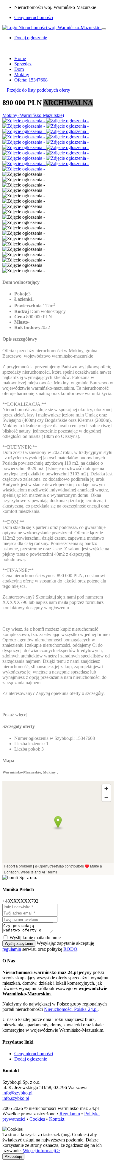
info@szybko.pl (17, 1092)
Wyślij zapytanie (19, 943)
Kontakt (56, 1119)
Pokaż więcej (14, 714)
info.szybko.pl (15, 1098)
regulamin (11, 949)
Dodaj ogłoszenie (30, 1058)
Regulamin (69, 1113)
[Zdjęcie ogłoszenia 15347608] (24, 120)
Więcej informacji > (41, 1150)
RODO (70, 949)
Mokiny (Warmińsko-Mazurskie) (33, 115)
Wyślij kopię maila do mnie (35, 937)
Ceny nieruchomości (33, 17)
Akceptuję (13, 1156)
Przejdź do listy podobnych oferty (38, 90)
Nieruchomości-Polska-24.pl (71, 1009)
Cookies (37, 1119)
